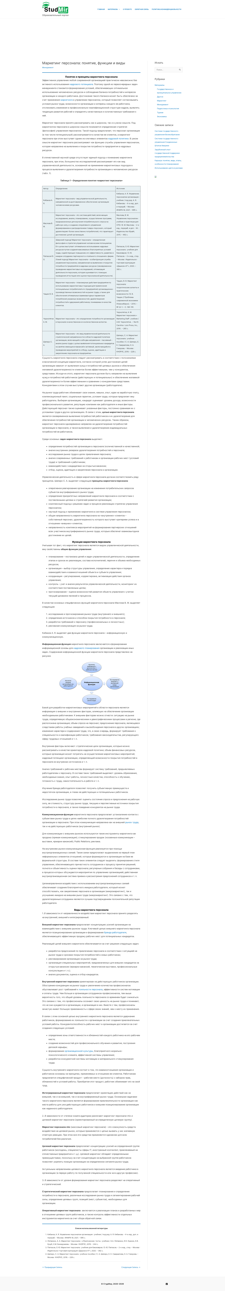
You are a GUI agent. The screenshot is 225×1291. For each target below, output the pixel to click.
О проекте (127, 9)
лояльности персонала (91, 989)
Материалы (113, 9)
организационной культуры (79, 1051)
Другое (160, 97)
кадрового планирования (86, 648)
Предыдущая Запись (52, 1267)
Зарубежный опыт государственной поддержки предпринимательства (167, 153)
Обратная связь (142, 9)
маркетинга (67, 100)
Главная (101, 9)
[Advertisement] (112, 36)
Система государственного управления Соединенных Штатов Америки (166, 142)
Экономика (162, 116)
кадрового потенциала (81, 84)
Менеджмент (48, 67)
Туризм (160, 112)
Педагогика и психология (168, 108)
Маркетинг (161, 101)
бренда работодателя (115, 932)
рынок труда (131, 822)
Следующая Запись (130, 1267)
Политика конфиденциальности (166, 9)
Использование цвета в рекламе (169, 168)
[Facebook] (167, 1284)
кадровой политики (118, 138)
